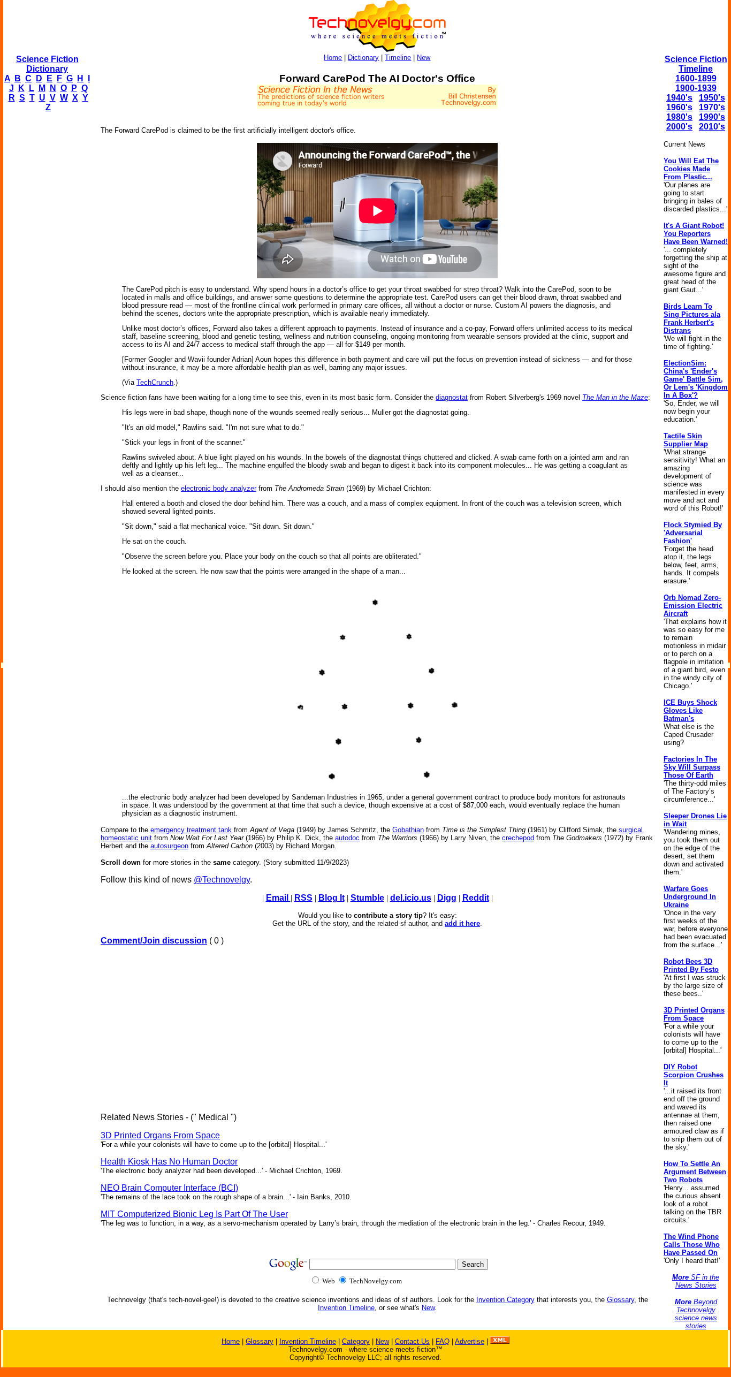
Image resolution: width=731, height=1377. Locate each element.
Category (356, 1341)
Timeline (398, 58)
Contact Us (412, 1341)
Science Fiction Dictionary (47, 64)
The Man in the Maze (615, 397)
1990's (712, 116)
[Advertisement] (46, 281)
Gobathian (408, 830)
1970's (712, 107)
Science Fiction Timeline (696, 64)
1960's (679, 107)
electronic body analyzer (218, 488)
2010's (712, 126)
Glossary (620, 1300)
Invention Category (505, 1300)
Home (333, 58)
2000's (679, 126)
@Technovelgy (222, 879)
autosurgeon (169, 846)
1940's (679, 97)
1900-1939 (696, 88)
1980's (679, 116)
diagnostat (452, 397)
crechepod (518, 838)
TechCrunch (154, 382)
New (423, 58)
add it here (462, 923)
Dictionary (363, 58)
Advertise (469, 1341)
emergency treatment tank (191, 830)
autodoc (347, 838)
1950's (712, 97)
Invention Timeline (346, 1308)
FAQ (443, 1341)
